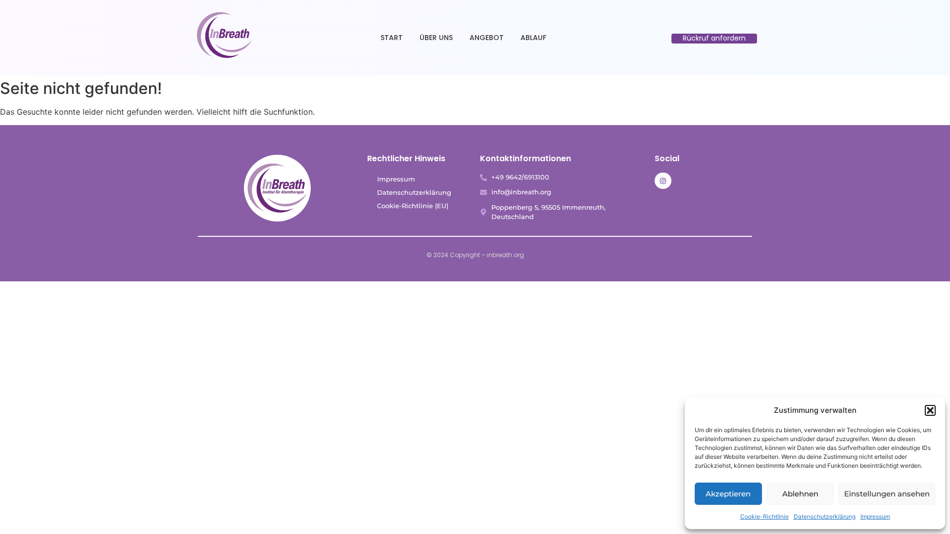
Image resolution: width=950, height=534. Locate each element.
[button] (930, 410)
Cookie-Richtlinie (764, 516)
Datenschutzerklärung (824, 516)
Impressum (875, 516)
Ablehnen (800, 493)
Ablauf (533, 38)
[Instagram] (663, 181)
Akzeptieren (728, 493)
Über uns (436, 38)
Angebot (487, 38)
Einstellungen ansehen (887, 493)
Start (391, 38)
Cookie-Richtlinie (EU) (412, 206)
